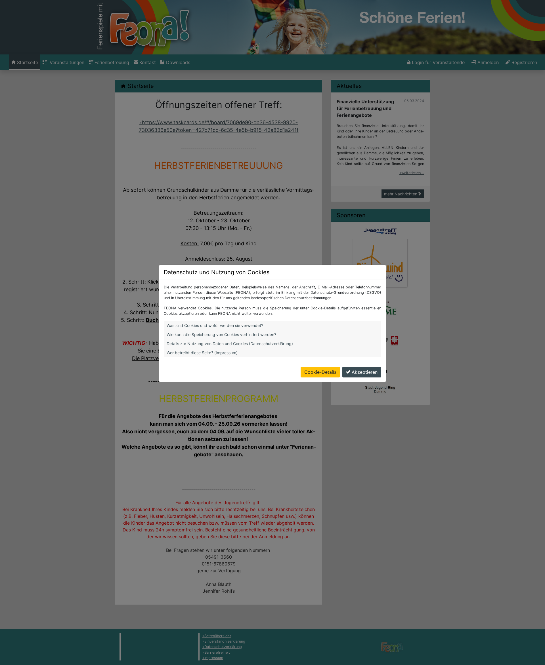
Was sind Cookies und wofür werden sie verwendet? (215, 325)
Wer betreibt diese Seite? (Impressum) (202, 352)
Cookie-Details (320, 372)
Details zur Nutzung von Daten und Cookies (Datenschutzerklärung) (230, 343)
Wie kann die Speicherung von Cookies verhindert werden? (221, 334)
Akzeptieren (365, 372)
